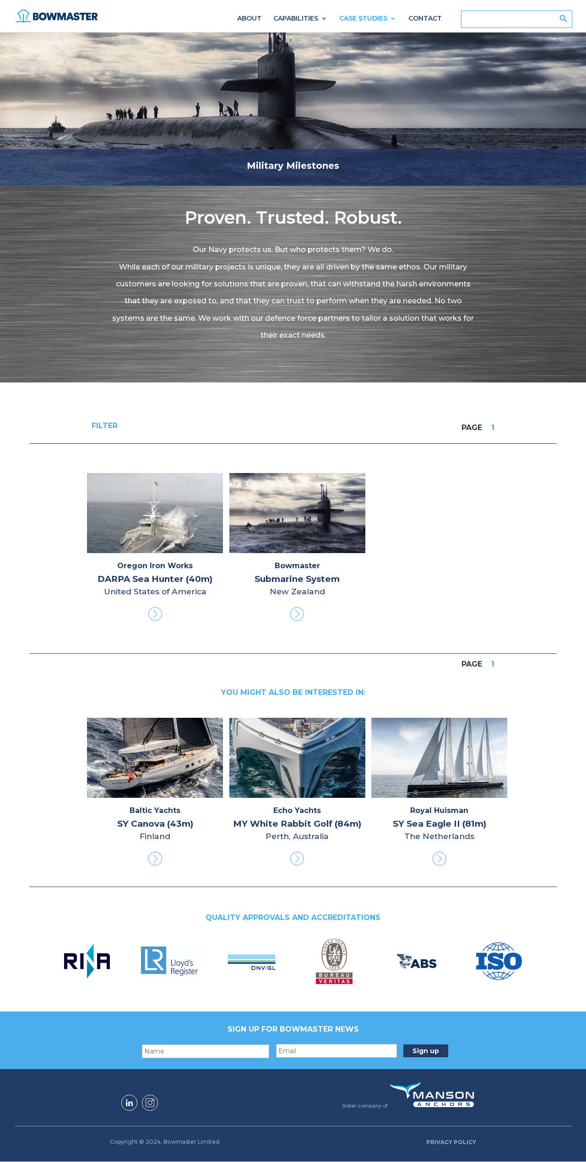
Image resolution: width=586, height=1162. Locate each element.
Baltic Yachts (155, 810)
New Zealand (297, 591)
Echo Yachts (297, 810)
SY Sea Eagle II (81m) (439, 823)
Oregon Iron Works (155, 565)
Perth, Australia (297, 836)
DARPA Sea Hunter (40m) (155, 579)
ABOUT (249, 18)
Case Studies (363, 18)
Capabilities (295, 18)
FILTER (105, 426)
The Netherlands (439, 836)
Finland (155, 836)
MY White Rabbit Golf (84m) (297, 823)
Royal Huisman (439, 810)
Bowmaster (297, 565)
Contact (425, 18)
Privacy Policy (451, 1142)
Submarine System (297, 579)
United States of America (155, 591)
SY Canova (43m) (155, 823)
